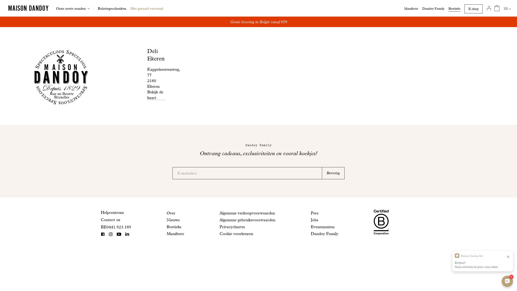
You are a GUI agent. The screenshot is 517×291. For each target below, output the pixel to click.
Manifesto (411, 9)
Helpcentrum (112, 212)
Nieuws (173, 219)
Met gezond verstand (146, 8)
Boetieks (454, 9)
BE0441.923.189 (116, 227)
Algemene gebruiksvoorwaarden (247, 219)
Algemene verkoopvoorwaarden (247, 213)
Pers (314, 213)
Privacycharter (232, 226)
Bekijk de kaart (155, 95)
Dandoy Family (433, 9)
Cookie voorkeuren (236, 233)
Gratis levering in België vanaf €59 (258, 21)
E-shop (474, 9)
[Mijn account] (488, 8)
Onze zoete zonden (71, 8)
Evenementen (322, 226)
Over (171, 213)
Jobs (314, 219)
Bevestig (333, 173)
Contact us (110, 219)
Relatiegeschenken (112, 8)
